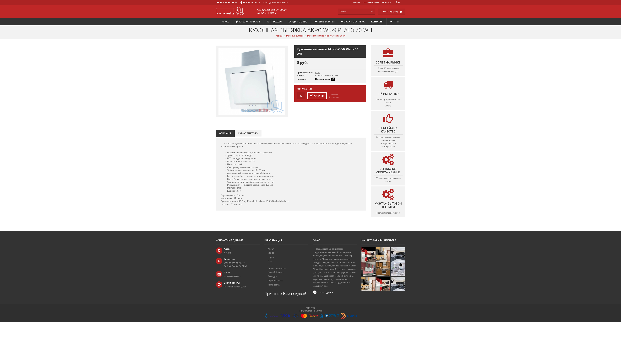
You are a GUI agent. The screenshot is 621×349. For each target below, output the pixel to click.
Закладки (272, 276)
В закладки (333, 94)
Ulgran (271, 257)
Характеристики (248, 133)
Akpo (317, 72)
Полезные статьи (324, 21)
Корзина (356, 2)
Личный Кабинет (276, 272)
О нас (225, 21)
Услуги (394, 21)
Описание (225, 133)
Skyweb (319, 311)
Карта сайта (273, 285)
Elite (270, 261)
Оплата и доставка (353, 21)
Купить (319, 95)
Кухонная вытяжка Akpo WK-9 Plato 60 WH (326, 36)
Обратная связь (275, 280)
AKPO (271, 249)
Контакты (377, 21)
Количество (304, 89)
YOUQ (271, 253)
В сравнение (334, 97)
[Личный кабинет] (398, 2)
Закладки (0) (386, 2)
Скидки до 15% (298, 21)
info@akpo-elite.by (232, 276)
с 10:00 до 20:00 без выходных (254, 2)
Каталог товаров (249, 21)
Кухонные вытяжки (295, 36)
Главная (279, 36)
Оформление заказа (370, 2)
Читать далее (326, 292)
